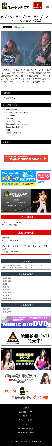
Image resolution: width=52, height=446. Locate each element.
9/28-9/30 (7, 298)
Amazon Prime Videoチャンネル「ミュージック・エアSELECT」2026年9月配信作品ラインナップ (21, 266)
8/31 (5, 283)
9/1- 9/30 (7, 311)
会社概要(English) (26, 411)
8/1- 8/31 (7, 308)
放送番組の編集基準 (25, 428)
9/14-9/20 (7, 292)
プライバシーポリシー (25, 420)
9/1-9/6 (6, 286)
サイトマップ (26, 424)
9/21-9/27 (7, 295)
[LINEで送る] (19, 27)
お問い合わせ (26, 416)
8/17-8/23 (7, 278)
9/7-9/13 (6, 289)
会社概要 (25, 407)
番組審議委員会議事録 (26, 432)
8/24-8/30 (7, 281)
